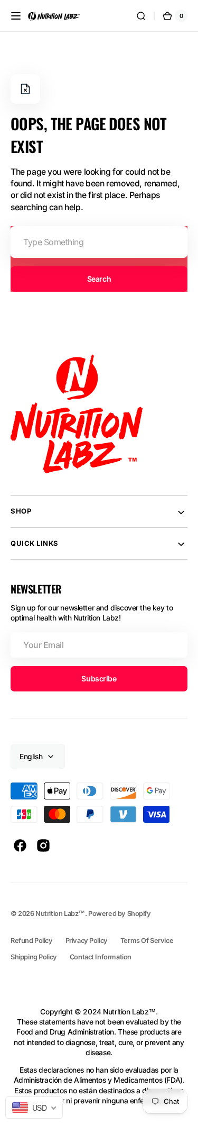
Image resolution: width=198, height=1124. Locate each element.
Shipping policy (34, 957)
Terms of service (146, 941)
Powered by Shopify (119, 914)
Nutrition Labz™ (60, 914)
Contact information (100, 957)
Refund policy (32, 941)
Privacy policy (86, 941)
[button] (15, 16)
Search (99, 278)
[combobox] (99, 242)
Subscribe (98, 678)
